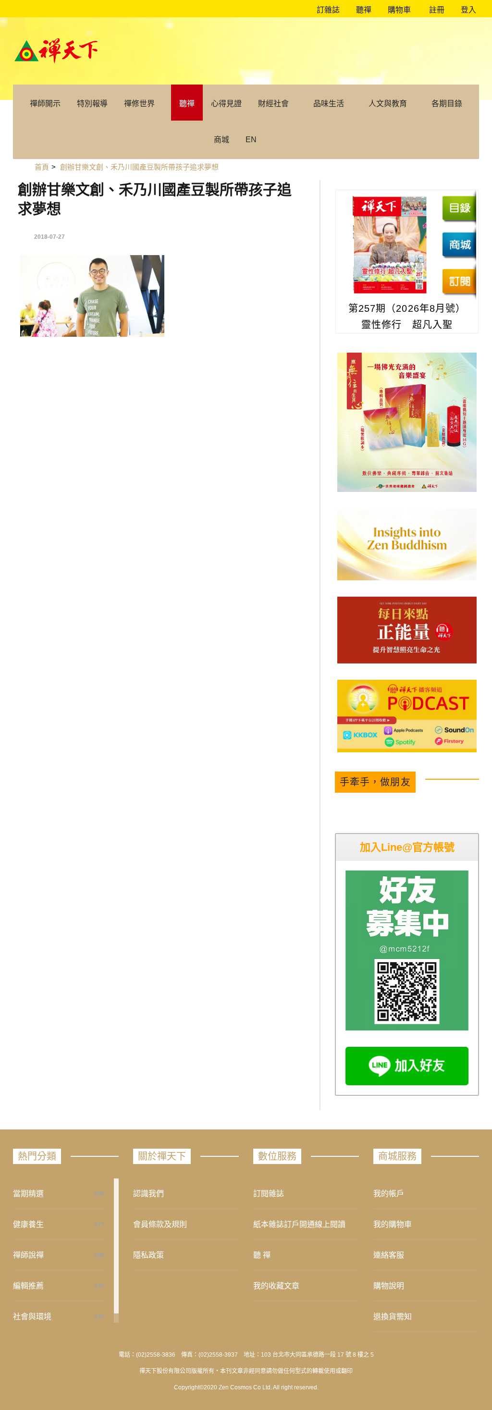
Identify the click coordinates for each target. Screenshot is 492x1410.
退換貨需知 (392, 1316)
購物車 (398, 10)
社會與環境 (32, 1316)
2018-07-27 (49, 236)
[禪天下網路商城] (459, 244)
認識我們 (148, 1193)
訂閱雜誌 (268, 1193)
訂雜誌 (327, 10)
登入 (468, 10)
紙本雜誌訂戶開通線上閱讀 (299, 1224)
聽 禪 (262, 1255)
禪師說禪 (28, 1255)
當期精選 (28, 1193)
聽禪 (362, 10)
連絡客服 (388, 1255)
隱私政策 (148, 1255)
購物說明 (388, 1286)
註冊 (435, 10)
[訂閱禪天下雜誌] (459, 281)
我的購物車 (392, 1224)
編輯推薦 (28, 1286)
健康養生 (28, 1224)
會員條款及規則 (160, 1224)
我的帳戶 (388, 1193)
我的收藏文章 (276, 1286)
